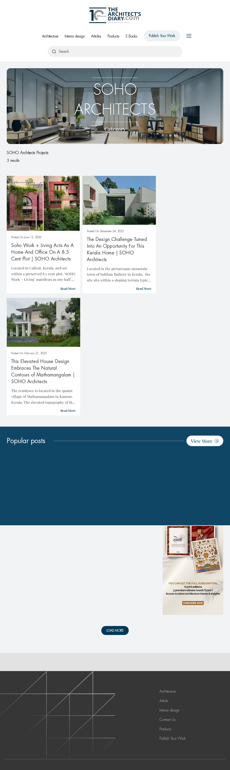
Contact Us (167, 719)
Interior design (75, 36)
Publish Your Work (162, 35)
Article (163, 700)
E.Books (131, 36)
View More (201, 441)
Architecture (50, 36)
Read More (68, 288)
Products (113, 36)
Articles (96, 36)
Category (115, 128)
